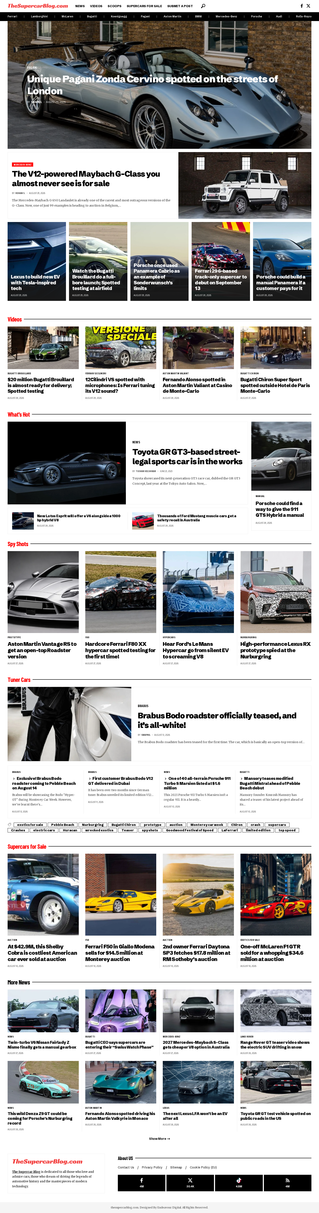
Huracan (70, 830)
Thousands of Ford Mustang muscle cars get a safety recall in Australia (196, 518)
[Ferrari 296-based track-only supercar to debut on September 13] (221, 261)
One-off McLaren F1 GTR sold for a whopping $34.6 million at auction (272, 952)
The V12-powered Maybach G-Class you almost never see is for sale (86, 178)
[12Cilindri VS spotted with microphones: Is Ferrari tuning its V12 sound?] (120, 347)
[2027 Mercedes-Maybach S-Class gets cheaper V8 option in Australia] (198, 1010)
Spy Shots (18, 544)
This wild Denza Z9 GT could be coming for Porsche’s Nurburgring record (40, 1118)
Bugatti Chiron (249, 373)
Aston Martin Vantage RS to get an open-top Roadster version (42, 650)
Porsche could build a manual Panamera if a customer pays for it (281, 282)
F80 (87, 637)
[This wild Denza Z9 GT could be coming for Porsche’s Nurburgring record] (43, 1082)
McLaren (67, 16)
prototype (14, 637)
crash (255, 825)
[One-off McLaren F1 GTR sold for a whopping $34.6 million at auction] (276, 895)
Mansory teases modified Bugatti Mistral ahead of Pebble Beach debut (270, 783)
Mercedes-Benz (226, 16)
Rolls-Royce (304, 16)
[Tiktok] (239, 1183)
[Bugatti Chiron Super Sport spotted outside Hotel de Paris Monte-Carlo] (276, 347)
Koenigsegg (119, 16)
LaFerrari (230, 830)
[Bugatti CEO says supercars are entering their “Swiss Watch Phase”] (120, 1010)
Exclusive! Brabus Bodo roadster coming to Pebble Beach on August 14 (44, 783)
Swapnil (36, 101)
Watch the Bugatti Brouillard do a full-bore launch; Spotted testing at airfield (96, 279)
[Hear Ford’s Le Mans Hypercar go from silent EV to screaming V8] (198, 592)
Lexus (166, 1108)
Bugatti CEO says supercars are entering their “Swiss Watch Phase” (119, 1045)
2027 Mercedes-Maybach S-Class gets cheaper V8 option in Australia (196, 1045)
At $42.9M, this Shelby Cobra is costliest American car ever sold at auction (42, 952)
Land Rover (247, 1037)
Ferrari (12, 16)
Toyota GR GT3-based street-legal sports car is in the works (187, 456)
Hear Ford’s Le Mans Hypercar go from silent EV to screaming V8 (196, 650)
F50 (87, 940)
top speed (287, 830)
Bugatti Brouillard (19, 373)
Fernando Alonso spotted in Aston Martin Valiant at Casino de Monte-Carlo (197, 385)
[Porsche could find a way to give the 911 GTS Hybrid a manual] (281, 456)
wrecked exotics (99, 830)
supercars (277, 825)
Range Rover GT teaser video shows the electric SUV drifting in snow (275, 1045)
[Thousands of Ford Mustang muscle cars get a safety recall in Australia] (143, 521)
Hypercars (169, 637)
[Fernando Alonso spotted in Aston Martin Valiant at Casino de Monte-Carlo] (198, 347)
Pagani (145, 16)
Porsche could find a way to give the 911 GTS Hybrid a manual (280, 509)
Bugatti (92, 16)
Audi (279, 16)
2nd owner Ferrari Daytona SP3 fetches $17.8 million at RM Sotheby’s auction (196, 952)
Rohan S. (20, 193)
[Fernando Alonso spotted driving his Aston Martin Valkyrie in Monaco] (120, 1082)
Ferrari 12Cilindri (95, 373)
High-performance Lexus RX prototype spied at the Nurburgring (275, 650)
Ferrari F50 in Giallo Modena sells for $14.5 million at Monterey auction (120, 952)
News (136, 442)
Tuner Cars (19, 679)
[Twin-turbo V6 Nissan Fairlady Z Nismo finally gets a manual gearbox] (43, 1010)
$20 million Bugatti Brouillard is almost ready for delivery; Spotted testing (41, 385)
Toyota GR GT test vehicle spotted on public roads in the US (275, 1116)
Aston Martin (172, 16)
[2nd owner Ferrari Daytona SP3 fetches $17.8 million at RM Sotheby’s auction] (198, 895)
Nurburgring (248, 637)
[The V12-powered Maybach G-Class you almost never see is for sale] (245, 185)
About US (125, 1158)
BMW (198, 16)
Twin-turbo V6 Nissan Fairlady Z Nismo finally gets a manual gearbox (42, 1045)
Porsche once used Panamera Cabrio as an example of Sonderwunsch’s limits (157, 277)
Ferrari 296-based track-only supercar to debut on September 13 (221, 279)
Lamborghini (39, 16)
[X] (308, 6)
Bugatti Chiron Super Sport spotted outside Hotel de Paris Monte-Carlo (275, 385)
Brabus (143, 705)
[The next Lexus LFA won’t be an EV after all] (198, 1082)
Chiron (237, 825)
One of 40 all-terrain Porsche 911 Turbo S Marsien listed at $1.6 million (197, 783)
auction (176, 825)
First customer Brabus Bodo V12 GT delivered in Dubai (120, 781)
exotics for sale (30, 825)
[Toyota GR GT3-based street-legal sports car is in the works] (67, 463)
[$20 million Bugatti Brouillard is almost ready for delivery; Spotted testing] (43, 347)
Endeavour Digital (169, 1207)
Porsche (256, 16)
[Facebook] (301, 6)
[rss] (287, 1183)
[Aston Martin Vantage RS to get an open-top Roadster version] (43, 592)
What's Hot (19, 414)
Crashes (18, 830)
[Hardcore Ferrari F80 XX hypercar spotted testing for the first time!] (120, 592)
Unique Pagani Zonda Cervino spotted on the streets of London (152, 85)
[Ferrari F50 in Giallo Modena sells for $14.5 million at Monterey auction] (120, 895)
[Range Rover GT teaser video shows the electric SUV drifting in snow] (276, 1010)
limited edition (258, 830)
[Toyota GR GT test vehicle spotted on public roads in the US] (276, 1082)
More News (19, 982)
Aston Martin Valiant (176, 373)
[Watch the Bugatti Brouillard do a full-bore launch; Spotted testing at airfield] (98, 261)
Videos (15, 319)
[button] (203, 6)
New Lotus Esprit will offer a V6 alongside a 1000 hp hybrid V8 (78, 518)
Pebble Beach (62, 825)
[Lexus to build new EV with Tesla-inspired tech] (37, 261)
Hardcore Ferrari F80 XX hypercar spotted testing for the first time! (120, 650)
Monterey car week (207, 825)
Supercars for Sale (27, 846)
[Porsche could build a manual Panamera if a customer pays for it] (282, 261)
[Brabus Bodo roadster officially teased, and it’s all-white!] (69, 724)
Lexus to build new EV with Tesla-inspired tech (35, 282)
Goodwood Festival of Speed (190, 830)
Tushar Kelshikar (146, 471)
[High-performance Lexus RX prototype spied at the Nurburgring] (276, 592)
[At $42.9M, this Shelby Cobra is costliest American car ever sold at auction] (43, 895)
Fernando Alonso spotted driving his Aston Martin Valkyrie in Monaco (120, 1116)
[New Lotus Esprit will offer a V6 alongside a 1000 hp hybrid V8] (23, 521)
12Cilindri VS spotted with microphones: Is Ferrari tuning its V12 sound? (120, 385)
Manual (260, 496)
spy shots (150, 830)
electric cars (44, 830)
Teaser (128, 830)
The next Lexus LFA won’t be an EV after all (195, 1116)
